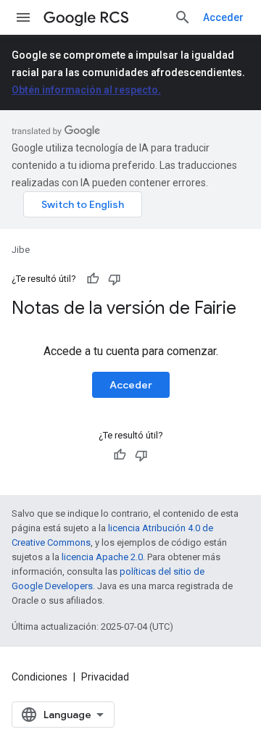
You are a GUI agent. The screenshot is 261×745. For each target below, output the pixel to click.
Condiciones (39, 677)
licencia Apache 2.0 (102, 557)
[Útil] (93, 279)
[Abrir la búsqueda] (182, 17)
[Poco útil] (114, 279)
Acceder (223, 17)
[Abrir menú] (23, 17)
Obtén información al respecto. (86, 90)
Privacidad (105, 677)
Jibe (21, 249)
